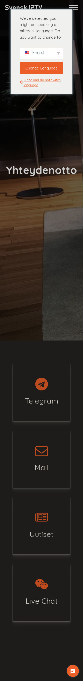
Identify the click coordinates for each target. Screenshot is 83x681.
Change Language (41, 68)
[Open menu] (73, 7)
